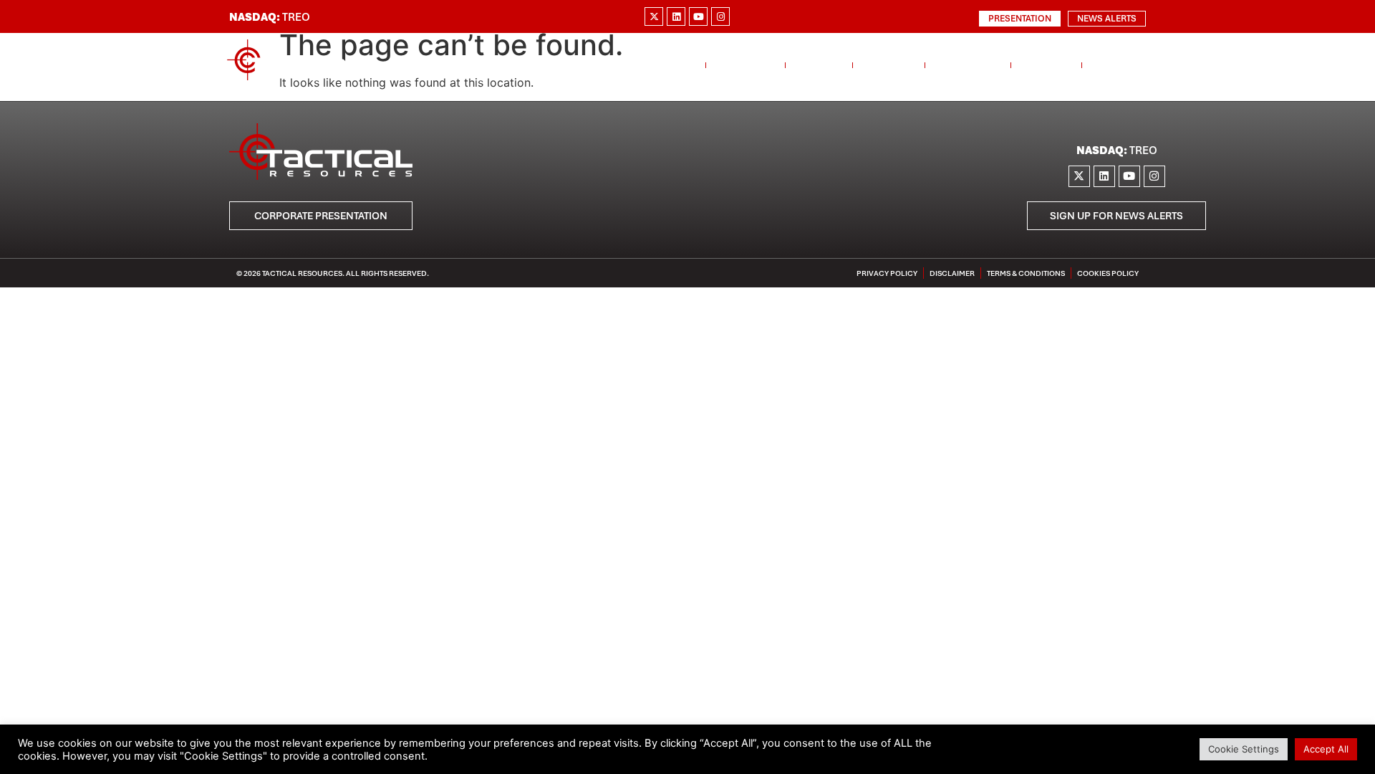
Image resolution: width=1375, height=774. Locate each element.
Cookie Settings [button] (1243, 749)
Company (745, 65)
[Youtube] (698, 16)
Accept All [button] (1326, 749)
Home (677, 65)
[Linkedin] (676, 16)
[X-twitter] (654, 16)
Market (818, 65)
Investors (968, 65)
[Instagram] (720, 16)
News (1039, 65)
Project (889, 65)
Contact (1119, 65)
